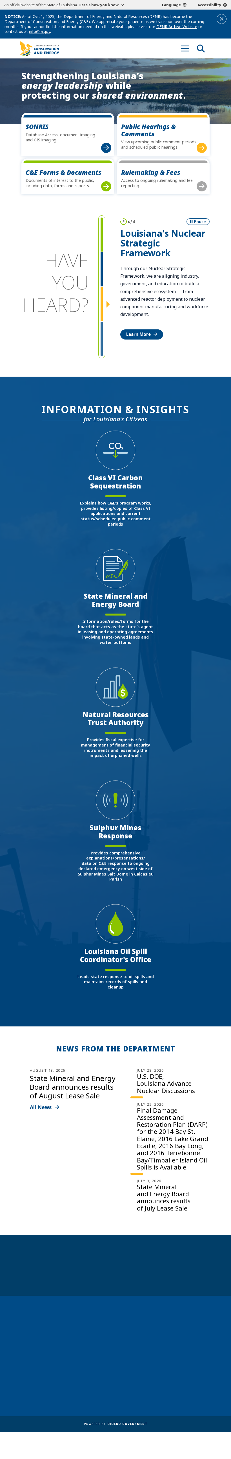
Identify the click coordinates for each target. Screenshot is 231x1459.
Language (171, 5)
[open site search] (201, 48)
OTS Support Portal (108, 1369)
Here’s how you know (99, 5)
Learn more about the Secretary (133, 1274)
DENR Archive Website (176, 26)
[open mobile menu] (185, 48)
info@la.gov (39, 31)
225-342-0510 (39, 1367)
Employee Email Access (111, 1346)
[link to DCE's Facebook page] (173, 1364)
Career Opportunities (110, 1323)
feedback (181, 1351)
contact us (183, 1340)
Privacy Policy (101, 1385)
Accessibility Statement (112, 1393)
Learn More (138, 334)
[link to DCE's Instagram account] (194, 1364)
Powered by (115, 1424)
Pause (200, 221)
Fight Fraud (99, 1377)
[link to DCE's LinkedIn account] (183, 1364)
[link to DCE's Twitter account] (205, 1364)
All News (41, 1107)
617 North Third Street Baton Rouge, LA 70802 (42, 1358)
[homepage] (39, 48)
